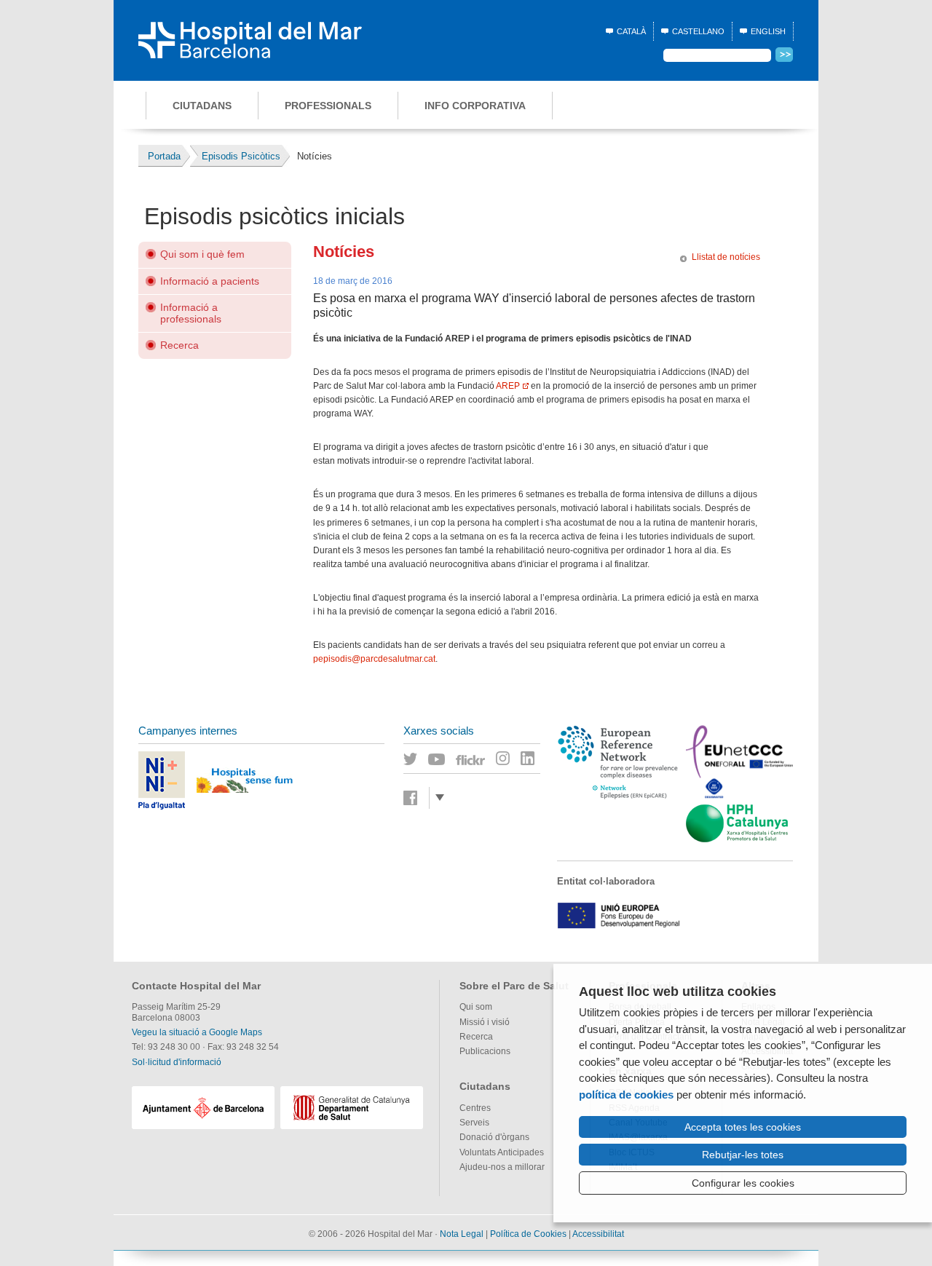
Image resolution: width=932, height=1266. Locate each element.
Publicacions (484, 1051)
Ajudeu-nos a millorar (502, 1167)
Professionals (328, 105)
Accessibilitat (598, 1234)
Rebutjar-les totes (742, 1154)
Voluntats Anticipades (501, 1152)
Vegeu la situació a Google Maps (197, 1032)
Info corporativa (475, 105)
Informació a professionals (190, 312)
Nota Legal (461, 1234)
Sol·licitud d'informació (176, 1062)
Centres (475, 1108)
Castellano (698, 31)
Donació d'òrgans (494, 1137)
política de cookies (626, 1094)
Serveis (474, 1122)
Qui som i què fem (202, 254)
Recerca (179, 345)
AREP (508, 386)
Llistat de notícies (726, 257)
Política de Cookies (528, 1234)
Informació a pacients (209, 281)
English (768, 31)
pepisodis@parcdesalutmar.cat (374, 659)
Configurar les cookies (743, 1183)
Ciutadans (202, 105)
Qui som (475, 1007)
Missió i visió (484, 1022)
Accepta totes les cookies (742, 1127)
